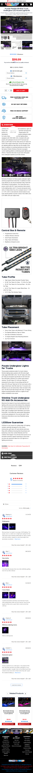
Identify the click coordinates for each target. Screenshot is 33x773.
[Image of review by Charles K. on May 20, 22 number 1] (5, 630)
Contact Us (5, 740)
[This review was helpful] (26, 642)
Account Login (16, 742)
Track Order (16, 744)
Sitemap (27, 754)
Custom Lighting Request (6, 752)
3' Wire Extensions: (17, 76)
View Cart (16, 740)
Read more (17, 539)
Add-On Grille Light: (17, 71)
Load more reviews (16, 685)
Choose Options (9, 724)
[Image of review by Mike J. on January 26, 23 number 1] (5, 595)
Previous (2, 45)
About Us (6, 755)
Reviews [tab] (14, 466)
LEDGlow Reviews (6, 749)
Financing (27, 750)
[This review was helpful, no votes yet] (26, 545)
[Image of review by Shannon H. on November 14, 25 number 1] (5, 526)
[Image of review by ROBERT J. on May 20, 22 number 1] (5, 660)
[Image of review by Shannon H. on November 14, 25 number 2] (12, 526)
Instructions (10, 457)
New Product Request (27, 752)
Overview (8, 125)
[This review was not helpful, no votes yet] (29, 545)
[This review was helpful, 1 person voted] (26, 577)
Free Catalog (27, 740)
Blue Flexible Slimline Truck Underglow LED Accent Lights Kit (8, 712)
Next (31, 45)
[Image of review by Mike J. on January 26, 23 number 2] (12, 595)
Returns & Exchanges (16, 746)
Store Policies (6, 744)
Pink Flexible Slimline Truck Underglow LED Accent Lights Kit (24, 712)
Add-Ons (7, 453)
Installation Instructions (27, 745)
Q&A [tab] (20, 465)
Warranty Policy (5, 742)
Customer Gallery (27, 748)
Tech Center (27, 738)
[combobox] (25, 508)
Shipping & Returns (6, 746)
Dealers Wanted (27, 742)
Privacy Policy (6, 748)
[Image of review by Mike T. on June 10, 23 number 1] (5, 563)
